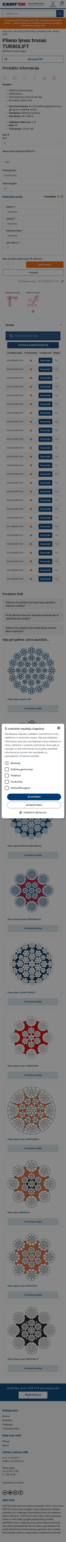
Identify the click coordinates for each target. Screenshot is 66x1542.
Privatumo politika (29, 755)
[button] (33, 812)
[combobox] (58, 728)
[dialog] (33, 771)
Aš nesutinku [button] (34, 805)
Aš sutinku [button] (34, 796)
